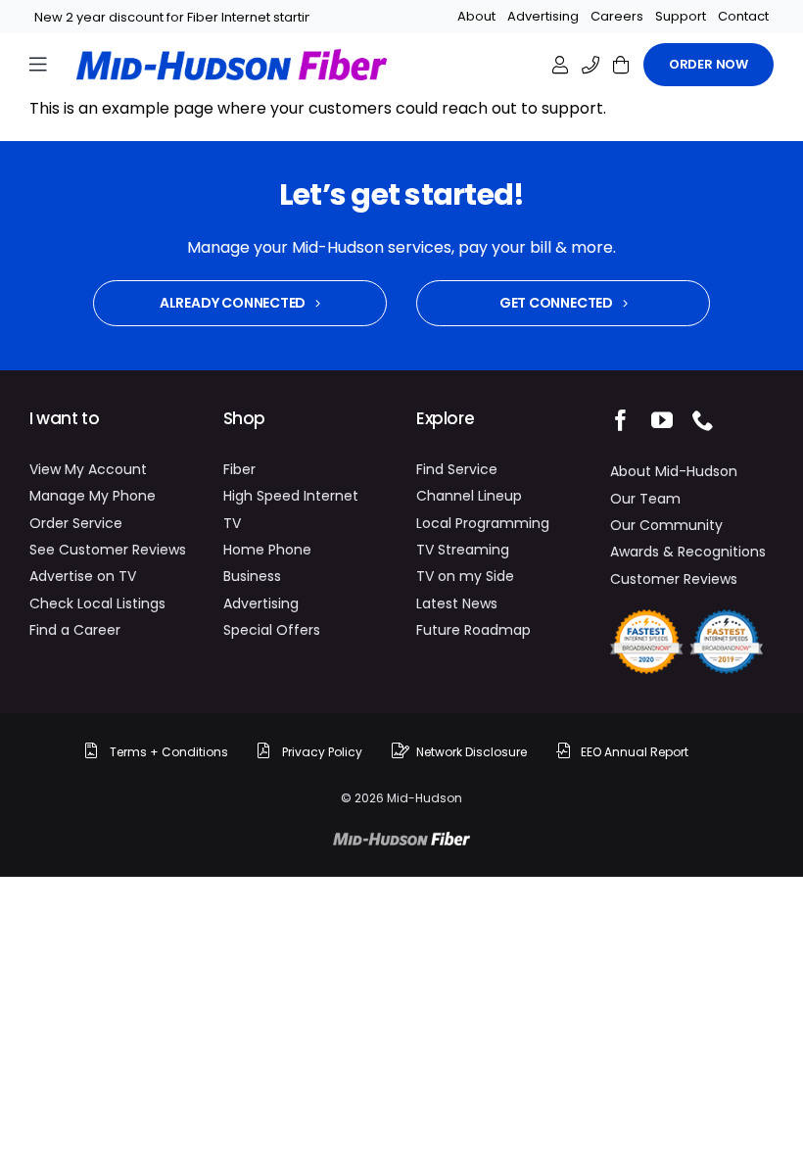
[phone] (703, 420)
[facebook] (621, 420)
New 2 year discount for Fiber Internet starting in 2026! (203, 17)
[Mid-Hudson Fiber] (401, 839)
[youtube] (662, 420)
